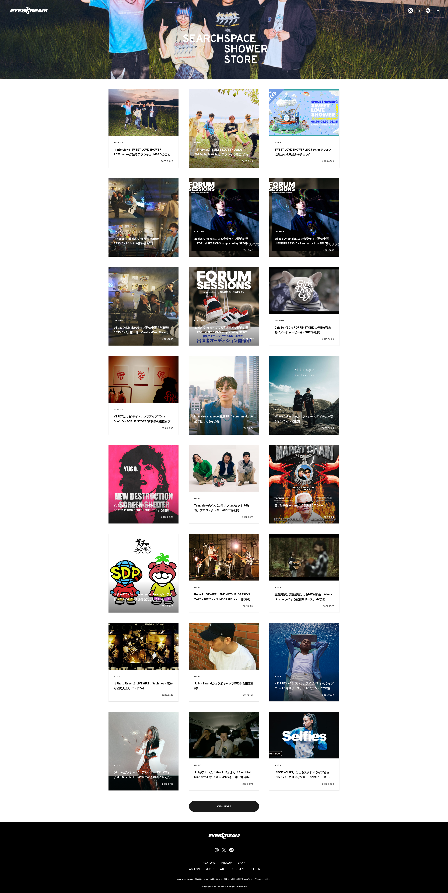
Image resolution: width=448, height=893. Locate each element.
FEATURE (209, 863)
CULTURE (119, 232)
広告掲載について (201, 879)
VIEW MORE (224, 806)
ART (116, 498)
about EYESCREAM (185, 879)
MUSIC (278, 143)
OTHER (255, 869)
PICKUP (226, 863)
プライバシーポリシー (262, 879)
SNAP (241, 863)
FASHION (119, 143)
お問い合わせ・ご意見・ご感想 (222, 879)
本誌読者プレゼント (244, 879)
